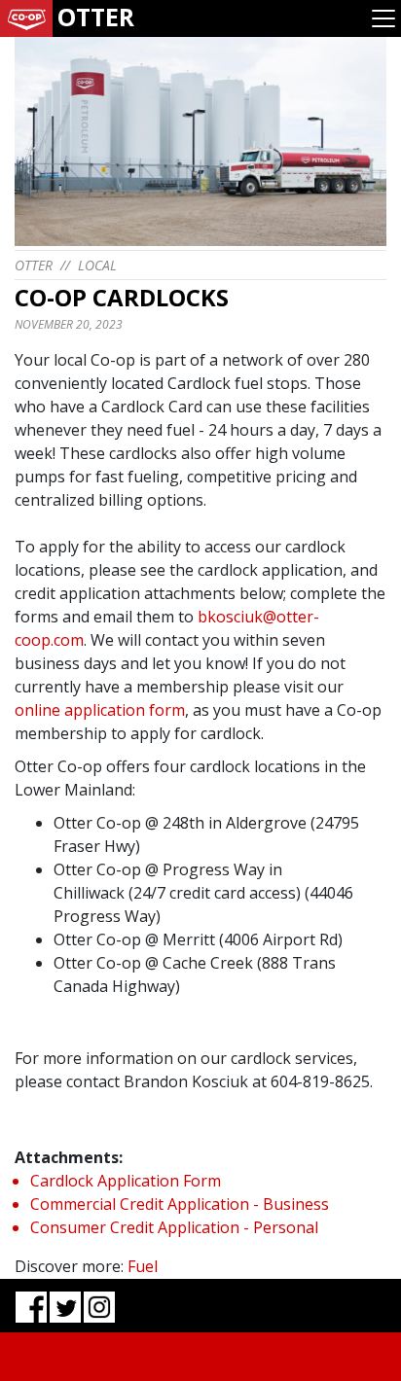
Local (97, 265)
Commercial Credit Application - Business (179, 1204)
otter (34, 265)
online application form (100, 710)
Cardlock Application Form (125, 1180)
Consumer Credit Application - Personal (174, 1227)
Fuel (143, 1266)
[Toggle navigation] (383, 18)
